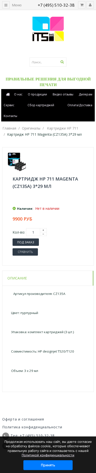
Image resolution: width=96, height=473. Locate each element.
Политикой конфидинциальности (48, 455)
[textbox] (48, 62)
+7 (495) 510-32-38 (56, 5)
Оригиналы (31, 128)
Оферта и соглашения (23, 419)
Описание (17, 278)
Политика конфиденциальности (32, 427)
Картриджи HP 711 (62, 128)
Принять (48, 465)
